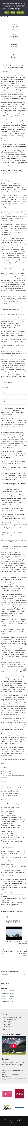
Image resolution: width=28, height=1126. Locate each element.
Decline (13, 12)
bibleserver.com (5, 983)
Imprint (4, 1121)
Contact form (5, 1029)
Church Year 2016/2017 (7, 991)
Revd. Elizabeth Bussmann (9, 66)
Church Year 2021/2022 (7, 1001)
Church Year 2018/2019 (7, 993)
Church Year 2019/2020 (7, 996)
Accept (7, 12)
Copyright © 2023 (6, 1119)
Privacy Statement (11, 1121)
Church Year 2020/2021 (7, 999)
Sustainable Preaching (16, 1119)
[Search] (25, 974)
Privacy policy (20, 12)
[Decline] (26, 8)
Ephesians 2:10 (7, 170)
